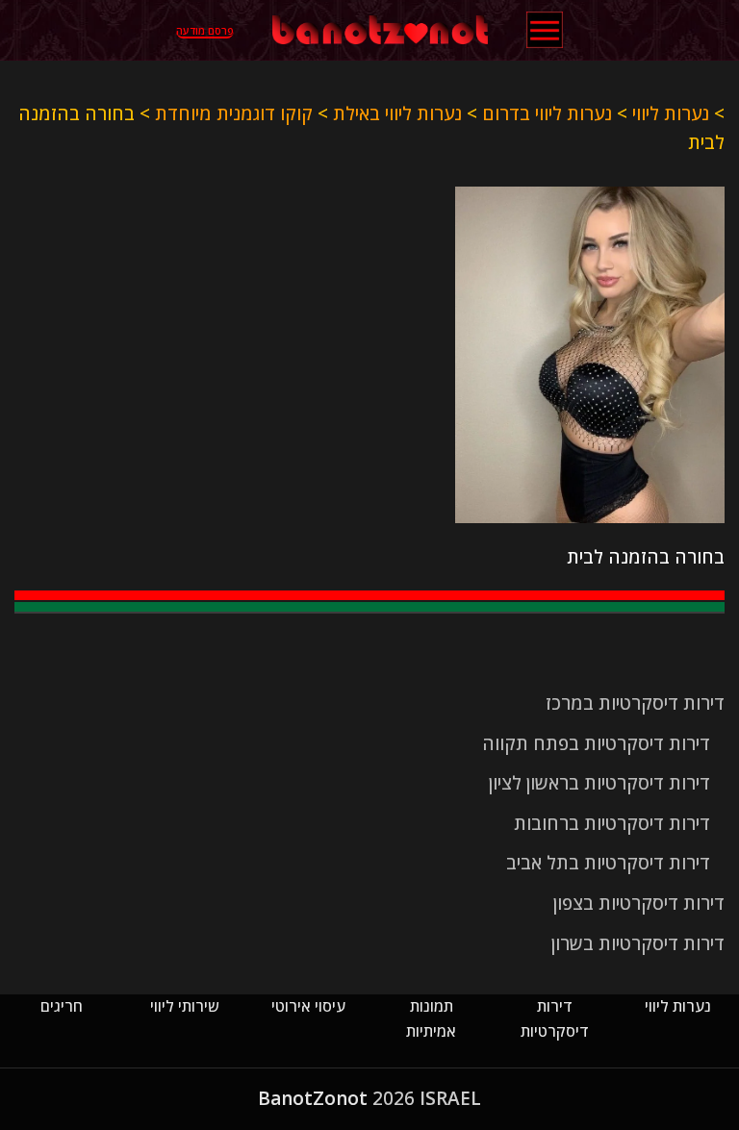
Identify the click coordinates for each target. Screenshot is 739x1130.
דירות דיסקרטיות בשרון (638, 943)
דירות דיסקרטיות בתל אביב (608, 862)
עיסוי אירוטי (308, 1006)
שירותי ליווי (184, 1006)
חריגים (61, 1006)
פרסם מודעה (205, 31)
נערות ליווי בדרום (547, 113)
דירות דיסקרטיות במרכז (635, 703)
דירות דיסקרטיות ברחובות (612, 823)
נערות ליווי (670, 113)
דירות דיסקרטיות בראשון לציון (599, 782)
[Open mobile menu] (545, 30)
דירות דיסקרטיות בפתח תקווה (596, 743)
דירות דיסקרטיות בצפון (639, 903)
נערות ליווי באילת (397, 113)
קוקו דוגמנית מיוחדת (234, 113)
